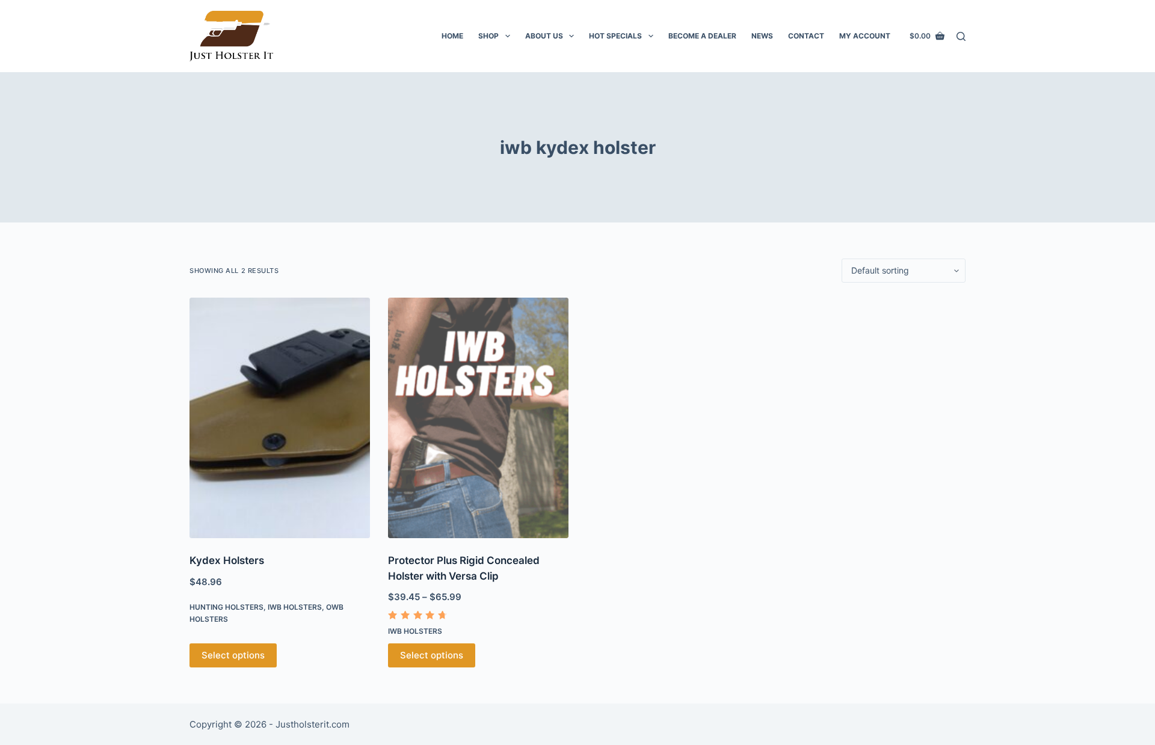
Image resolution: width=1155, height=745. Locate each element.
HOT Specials (615, 35)
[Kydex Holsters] (279, 418)
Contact (806, 35)
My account (864, 35)
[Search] (961, 36)
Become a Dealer (702, 35)
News (762, 35)
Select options (233, 655)
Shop (488, 35)
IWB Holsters (295, 607)
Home (452, 35)
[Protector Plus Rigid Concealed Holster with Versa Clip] (478, 418)
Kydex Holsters (226, 560)
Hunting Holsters (226, 607)
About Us (544, 35)
